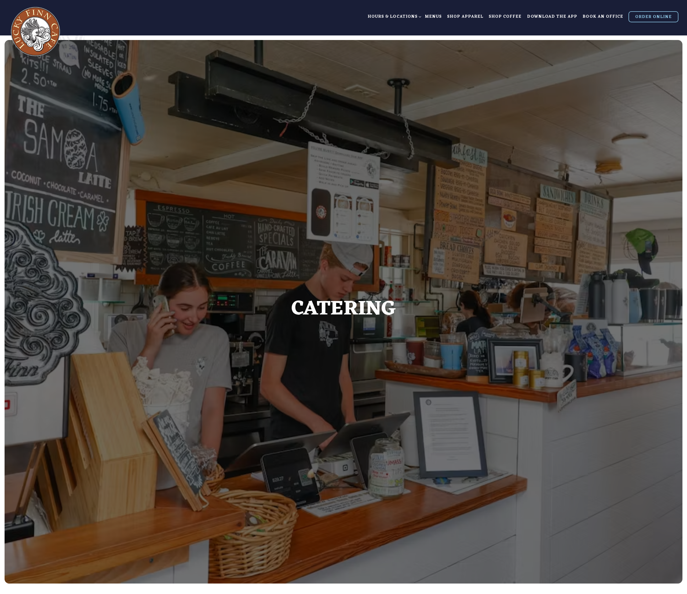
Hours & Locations (393, 17)
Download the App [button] (552, 17)
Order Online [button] (653, 17)
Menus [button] (433, 17)
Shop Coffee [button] (505, 17)
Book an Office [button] (603, 17)
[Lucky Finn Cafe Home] (35, 31)
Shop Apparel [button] (465, 17)
